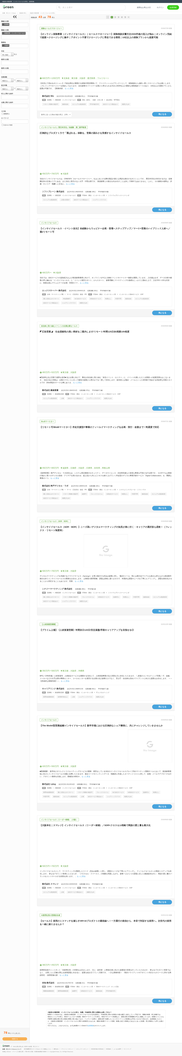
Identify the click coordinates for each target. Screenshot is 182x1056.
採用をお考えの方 (144, 7)
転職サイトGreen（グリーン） (8, 7)
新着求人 (7, 114)
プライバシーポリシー (67, 1049)
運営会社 (56, 1049)
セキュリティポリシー (82, 1049)
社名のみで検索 (8, 125)
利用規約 (108, 1049)
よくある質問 (117, 1049)
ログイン (160, 7)
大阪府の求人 (22, 13)
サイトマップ (127, 1049)
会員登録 (173, 7)
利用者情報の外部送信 (97, 1049)
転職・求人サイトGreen (9, 13)
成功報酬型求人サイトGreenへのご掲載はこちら (37, 1049)
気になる (162, 114)
